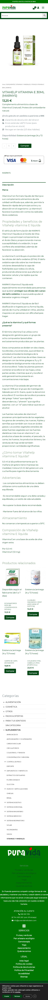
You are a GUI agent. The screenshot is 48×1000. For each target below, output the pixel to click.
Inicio (3, 84)
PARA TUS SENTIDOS (16, 721)
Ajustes (27, 996)
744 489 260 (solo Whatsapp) (25, 917)
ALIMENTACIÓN (13, 702)
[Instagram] (24, 926)
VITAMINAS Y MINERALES (16, 839)
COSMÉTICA (11, 707)
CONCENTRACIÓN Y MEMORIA (18, 757)
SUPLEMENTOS (13, 730)
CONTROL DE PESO (14, 762)
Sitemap (24, 977)
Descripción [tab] (8, 185)
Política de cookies (24, 964)
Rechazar (17, 996)
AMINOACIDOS (12, 734)
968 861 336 (25, 914)
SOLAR (9, 825)
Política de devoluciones (24, 967)
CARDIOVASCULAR (14, 743)
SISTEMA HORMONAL (14, 807)
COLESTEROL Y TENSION (16, 753)
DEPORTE (10, 766)
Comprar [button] (10, 617)
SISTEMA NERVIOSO (14, 816)
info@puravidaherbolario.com (25, 921)
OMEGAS (10, 793)
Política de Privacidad (24, 970)
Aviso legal (24, 961)
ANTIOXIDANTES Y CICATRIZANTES (19, 739)
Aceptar (6, 996)
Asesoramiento (24, 882)
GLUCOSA (10, 784)
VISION (9, 834)
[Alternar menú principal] (43, 7)
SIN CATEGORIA (13, 725)
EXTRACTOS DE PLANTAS (16, 775)
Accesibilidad (24, 973)
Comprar (25, 146)
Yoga (24, 879)
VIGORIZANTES (12, 830)
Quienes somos (24, 886)
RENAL (9, 798)
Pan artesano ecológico (24, 873)
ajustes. (18, 992)
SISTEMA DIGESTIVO (14, 802)
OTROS (9, 711)
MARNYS (6, 173)
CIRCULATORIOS (13, 748)
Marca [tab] (5, 190)
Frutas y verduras (24, 870)
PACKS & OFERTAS (14, 716)
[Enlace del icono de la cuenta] (38, 8)
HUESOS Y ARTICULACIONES (17, 789)
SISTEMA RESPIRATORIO (15, 820)
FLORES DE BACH (13, 780)
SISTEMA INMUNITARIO (15, 811)
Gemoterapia (24, 876)
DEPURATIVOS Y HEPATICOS (17, 771)
